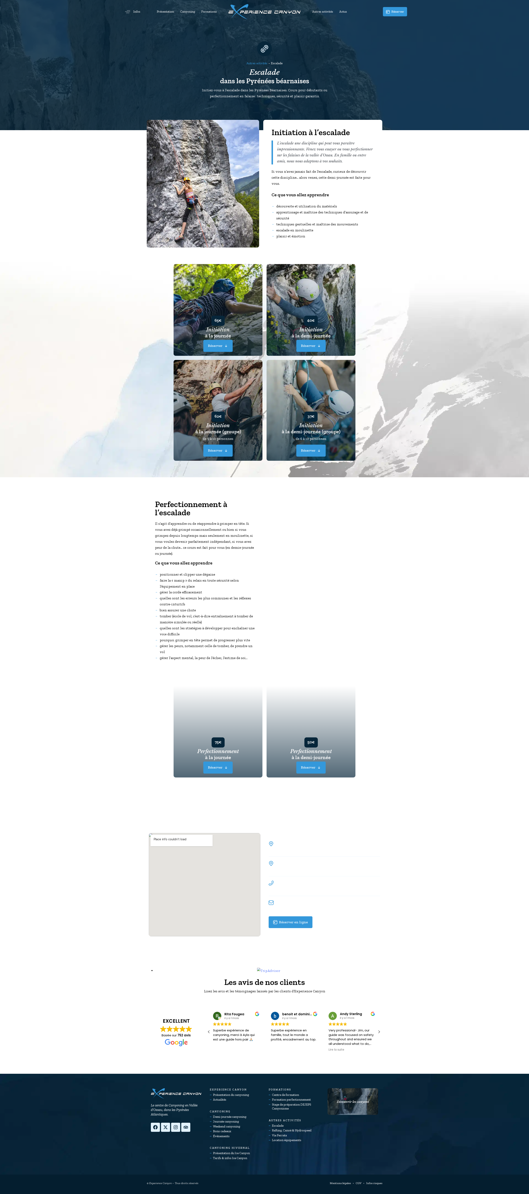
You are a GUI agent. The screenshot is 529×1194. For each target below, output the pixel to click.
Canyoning (187, 11)
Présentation (165, 11)
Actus (343, 11)
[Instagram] (175, 1127)
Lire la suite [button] (279, 1050)
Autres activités (322, 11)
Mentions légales (340, 1183)
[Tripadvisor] (185, 1127)
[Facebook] (155, 1127)
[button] (131, 11)
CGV (358, 1183)
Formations (209, 11)
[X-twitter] (165, 1127)
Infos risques (374, 1183)
